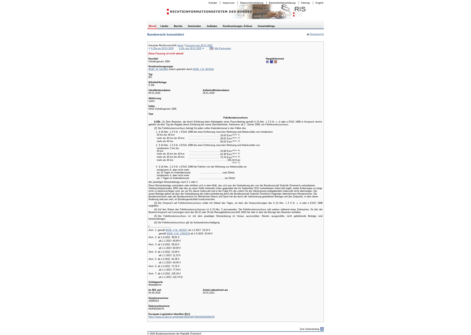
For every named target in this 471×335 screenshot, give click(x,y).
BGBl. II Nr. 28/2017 (176, 230)
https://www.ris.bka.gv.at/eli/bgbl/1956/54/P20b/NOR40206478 (181, 316)
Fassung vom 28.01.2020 (198, 45)
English (319, 2)
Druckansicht (315, 34)
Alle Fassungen (222, 48)
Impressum (227, 2)
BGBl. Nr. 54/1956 (158, 69)
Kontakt (211, 2)
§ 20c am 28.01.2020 (190, 48)
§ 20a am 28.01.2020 (162, 48)
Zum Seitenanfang (309, 329)
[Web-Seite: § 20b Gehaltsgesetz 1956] (267, 61)
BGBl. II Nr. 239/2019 (178, 233)
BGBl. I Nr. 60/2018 (203, 69)
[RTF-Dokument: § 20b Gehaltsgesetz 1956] (271, 61)
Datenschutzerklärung (250, 2)
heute (180, 45)
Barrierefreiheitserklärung (281, 2)
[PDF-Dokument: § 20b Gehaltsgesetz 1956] (275, 61)
